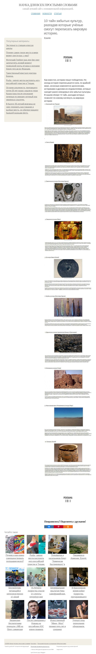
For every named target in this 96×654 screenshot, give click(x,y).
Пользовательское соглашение (47, 643)
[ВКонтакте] (49, 526)
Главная (35, 13)
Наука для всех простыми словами (48, 5)
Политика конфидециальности (40, 646)
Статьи (58, 13)
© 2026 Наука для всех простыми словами (17, 643)
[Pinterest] (58, 526)
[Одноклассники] (68, 526)
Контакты (33, 643)
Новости (47, 13)
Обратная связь (61, 643)
